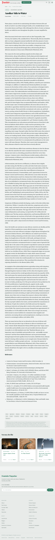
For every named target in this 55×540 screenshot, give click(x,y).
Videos (3, 509)
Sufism (3, 523)
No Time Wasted (25, 453)
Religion (3, 520)
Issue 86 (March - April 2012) (16, 9)
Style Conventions (38, 537)
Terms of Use (4, 537)
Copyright (23, 537)
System (41, 416)
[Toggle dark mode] (49, 2)
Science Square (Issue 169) (9, 454)
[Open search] (46, 2)
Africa (7, 414)
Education (31, 520)
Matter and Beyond (33, 507)
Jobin (7, 416)
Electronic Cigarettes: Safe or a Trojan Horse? (45, 455)
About (3, 503)
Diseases (28, 414)
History (30, 523)
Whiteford (8, 418)
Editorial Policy (11, 537)
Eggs (33, 414)
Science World (32, 505)
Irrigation (46, 414)
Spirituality (4, 527)
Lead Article (4, 518)
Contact (17, 537)
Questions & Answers (6, 525)
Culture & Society (33, 518)
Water (46, 416)
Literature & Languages (34, 525)
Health (37, 414)
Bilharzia (17, 414)
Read (14, 459)
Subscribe (50, 489)
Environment (31, 509)
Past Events (4, 505)
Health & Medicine (33, 512)
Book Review (31, 527)
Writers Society (30, 537)
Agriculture (12, 414)
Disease (23, 414)
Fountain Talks (5, 507)
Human (41, 414)
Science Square (32, 503)
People (11, 416)
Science (27, 416)
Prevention (16, 416)
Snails (32, 416)
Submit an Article (26, 2)
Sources (36, 416)
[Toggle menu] (52, 2)
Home (6, 6)
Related (22, 416)
